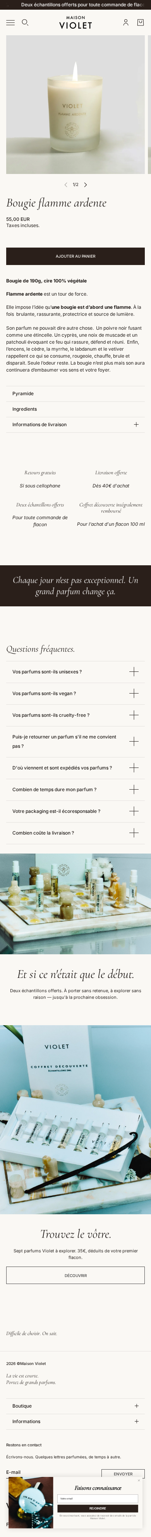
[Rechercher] (25, 22)
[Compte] (126, 22)
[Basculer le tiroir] (10, 22)
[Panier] (140, 22)
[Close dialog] (139, 1480)
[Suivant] (86, 184)
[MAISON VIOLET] (75, 22)
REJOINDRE (97, 1508)
